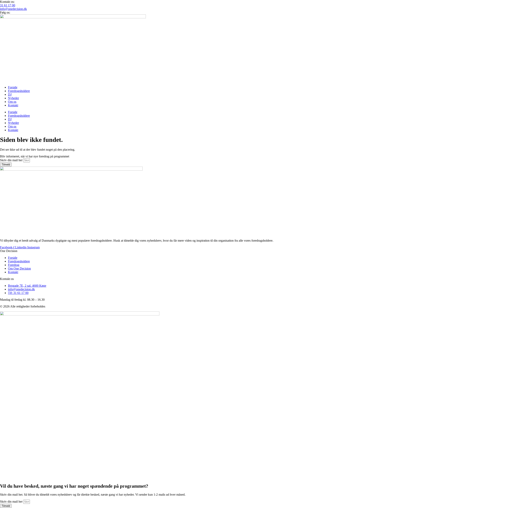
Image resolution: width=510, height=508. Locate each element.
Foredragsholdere (19, 91)
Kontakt (13, 105)
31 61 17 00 (7, 5)
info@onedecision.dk (13, 9)
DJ (10, 94)
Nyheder (13, 98)
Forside (12, 87)
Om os (12, 101)
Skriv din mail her (11, 160)
